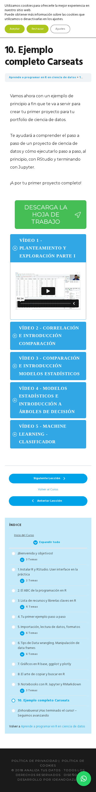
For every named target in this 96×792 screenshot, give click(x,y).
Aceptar (15, 28)
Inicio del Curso (24, 535)
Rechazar (38, 28)
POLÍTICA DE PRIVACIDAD (35, 761)
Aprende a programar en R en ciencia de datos (42, 77)
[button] (83, 778)
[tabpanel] (48, 273)
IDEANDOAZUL (65, 779)
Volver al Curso (48, 489)
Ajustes (60, 28)
